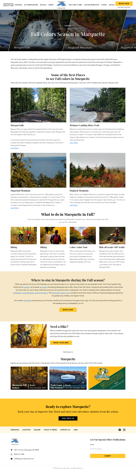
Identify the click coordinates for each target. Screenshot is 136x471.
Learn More (15, 148)
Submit (107, 456)
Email (92, 445)
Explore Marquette (91, 5)
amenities (27, 300)
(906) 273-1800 (19, 454)
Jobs (76, 430)
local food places (41, 293)
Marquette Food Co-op (60, 293)
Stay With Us (68, 418)
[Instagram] (124, 430)
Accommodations (31, 5)
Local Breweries (28, 293)
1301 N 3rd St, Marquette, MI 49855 (26, 450)
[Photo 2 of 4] (96, 120)
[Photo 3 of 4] (98, 120)
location (27, 287)
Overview (18, 5)
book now (68, 310)
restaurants (17, 293)
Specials (43, 5)
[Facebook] (120, 430)
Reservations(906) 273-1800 (8, 5)
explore (44, 287)
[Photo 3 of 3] (40, 120)
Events (104, 5)
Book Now (124, 3)
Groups (111, 5)
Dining (51, 5)
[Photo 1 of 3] (36, 120)
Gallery (37, 430)
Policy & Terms (50, 430)
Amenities (15, 430)
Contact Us (65, 430)
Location (26, 430)
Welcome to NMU (75, 5)
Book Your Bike (61, 343)
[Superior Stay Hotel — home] (61, 5)
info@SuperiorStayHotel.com (24, 459)
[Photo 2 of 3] (38, 120)
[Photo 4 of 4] (100, 120)
